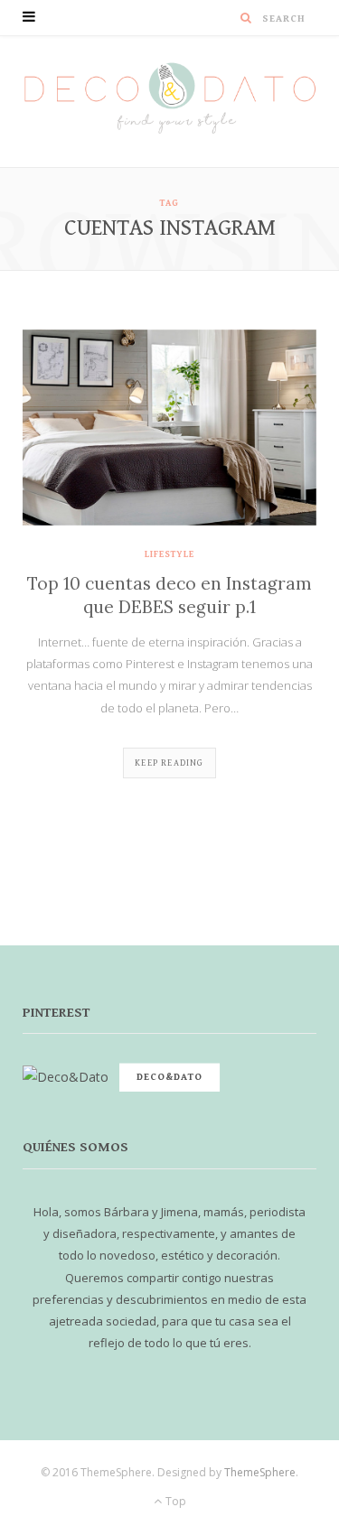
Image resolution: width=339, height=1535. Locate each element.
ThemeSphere (260, 1472)
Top (174, 1501)
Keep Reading (169, 763)
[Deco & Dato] (169, 100)
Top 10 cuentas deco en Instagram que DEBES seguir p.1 (169, 595)
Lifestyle (169, 554)
